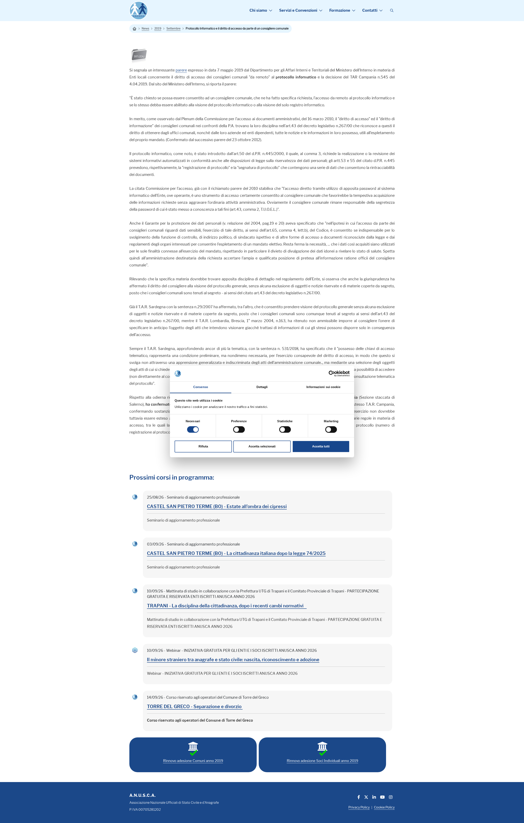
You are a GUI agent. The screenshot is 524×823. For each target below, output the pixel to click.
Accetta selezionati (262, 446)
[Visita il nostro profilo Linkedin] (374, 797)
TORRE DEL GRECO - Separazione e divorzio (195, 706)
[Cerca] (392, 10)
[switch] (239, 429)
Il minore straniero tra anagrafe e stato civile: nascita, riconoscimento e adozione (233, 659)
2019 (157, 28)
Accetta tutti (321, 446)
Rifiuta (203, 446)
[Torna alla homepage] (134, 29)
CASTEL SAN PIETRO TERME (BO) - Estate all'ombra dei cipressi (217, 506)
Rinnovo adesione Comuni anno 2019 (193, 761)
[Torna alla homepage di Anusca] (138, 10)
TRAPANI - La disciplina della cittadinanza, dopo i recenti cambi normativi (227, 606)
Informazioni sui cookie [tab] (323, 387)
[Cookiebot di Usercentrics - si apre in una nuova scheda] (332, 373)
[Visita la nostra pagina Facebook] (358, 797)
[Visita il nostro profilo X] (366, 797)
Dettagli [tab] (262, 387)
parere (181, 70)
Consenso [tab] (200, 387)
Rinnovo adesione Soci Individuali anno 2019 (322, 761)
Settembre (173, 28)
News (145, 28)
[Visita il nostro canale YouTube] (382, 797)
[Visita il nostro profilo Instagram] (391, 797)
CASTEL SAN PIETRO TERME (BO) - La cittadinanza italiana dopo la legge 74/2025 (236, 553)
